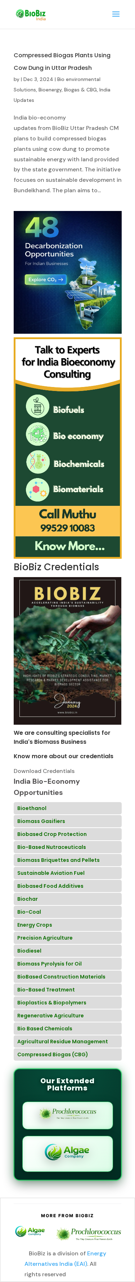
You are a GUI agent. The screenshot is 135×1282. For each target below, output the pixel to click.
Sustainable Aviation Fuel (51, 873)
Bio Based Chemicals (44, 1028)
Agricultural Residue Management (62, 1041)
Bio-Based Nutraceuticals (51, 847)
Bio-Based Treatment (46, 989)
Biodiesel (29, 950)
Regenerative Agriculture (50, 1015)
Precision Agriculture (45, 937)
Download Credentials (44, 771)
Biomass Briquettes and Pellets (58, 860)
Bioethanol (31, 808)
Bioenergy (50, 89)
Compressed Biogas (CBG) (52, 1054)
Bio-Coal (29, 912)
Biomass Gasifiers (41, 821)
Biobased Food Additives (50, 886)
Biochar (27, 899)
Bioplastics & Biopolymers (51, 1002)
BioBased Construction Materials (61, 976)
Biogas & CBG (80, 89)
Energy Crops (34, 924)
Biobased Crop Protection (52, 834)
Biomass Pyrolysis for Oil (49, 963)
